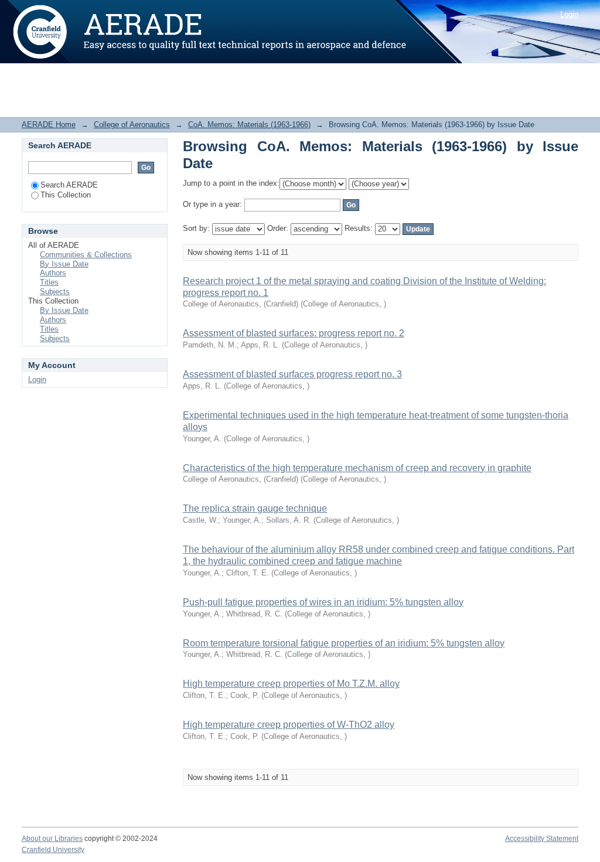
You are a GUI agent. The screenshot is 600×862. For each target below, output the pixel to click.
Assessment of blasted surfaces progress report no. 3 (292, 374)
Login (569, 14)
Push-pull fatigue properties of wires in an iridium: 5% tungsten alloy (323, 602)
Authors (53, 272)
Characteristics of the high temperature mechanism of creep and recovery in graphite (357, 468)
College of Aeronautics (132, 124)
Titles (49, 282)
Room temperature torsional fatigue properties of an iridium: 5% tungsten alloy (343, 643)
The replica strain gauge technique (255, 508)
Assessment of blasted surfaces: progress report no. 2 (293, 333)
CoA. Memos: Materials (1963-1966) (249, 124)
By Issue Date (64, 264)
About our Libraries (52, 838)
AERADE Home (49, 124)
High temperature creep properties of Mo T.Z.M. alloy (291, 684)
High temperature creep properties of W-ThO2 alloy (288, 725)
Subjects (55, 291)
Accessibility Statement (541, 838)
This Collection (65, 194)
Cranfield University (53, 850)
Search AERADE (69, 184)
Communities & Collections (86, 254)
